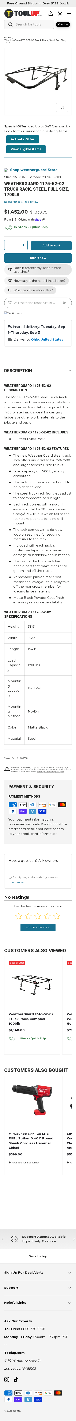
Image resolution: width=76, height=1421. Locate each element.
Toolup (16, 1410)
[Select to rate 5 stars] (56, 916)
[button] (60, 13)
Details (64, 3)
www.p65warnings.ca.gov (50, 771)
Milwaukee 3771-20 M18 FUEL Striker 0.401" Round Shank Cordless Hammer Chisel (31, 1141)
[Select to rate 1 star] (18, 916)
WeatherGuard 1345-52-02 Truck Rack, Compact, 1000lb (31, 1018)
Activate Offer (22, 139)
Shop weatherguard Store (34, 170)
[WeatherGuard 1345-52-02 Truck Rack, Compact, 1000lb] (32, 984)
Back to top (38, 1256)
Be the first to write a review (21, 201)
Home (7, 37)
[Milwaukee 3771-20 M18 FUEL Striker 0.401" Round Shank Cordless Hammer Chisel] (32, 1104)
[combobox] (29, 24)
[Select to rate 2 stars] (28, 916)
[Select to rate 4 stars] (47, 916)
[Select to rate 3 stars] (37, 916)
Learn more (17, 882)
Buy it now (38, 257)
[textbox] (38, 869)
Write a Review (38, 927)
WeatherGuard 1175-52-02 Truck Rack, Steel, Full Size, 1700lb (35, 41)
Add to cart (51, 245)
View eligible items (26, 149)
